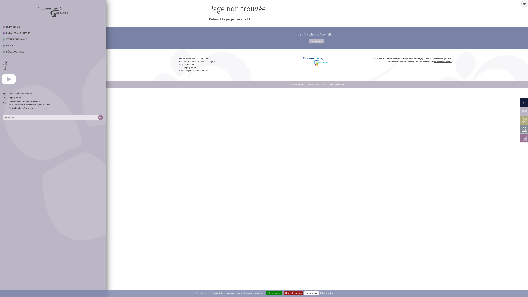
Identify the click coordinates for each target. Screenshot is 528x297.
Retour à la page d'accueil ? (229, 19)
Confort (524, 4)
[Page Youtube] (9, 87)
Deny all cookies (293, 293)
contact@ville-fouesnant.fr (21, 93)
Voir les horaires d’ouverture (21, 108)
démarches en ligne (443, 62)
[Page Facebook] (5, 69)
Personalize (311, 293)
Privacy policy (326, 293)
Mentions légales (296, 85)
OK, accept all (274, 293)
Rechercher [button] (100, 117)
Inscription (317, 41)
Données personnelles (315, 85)
